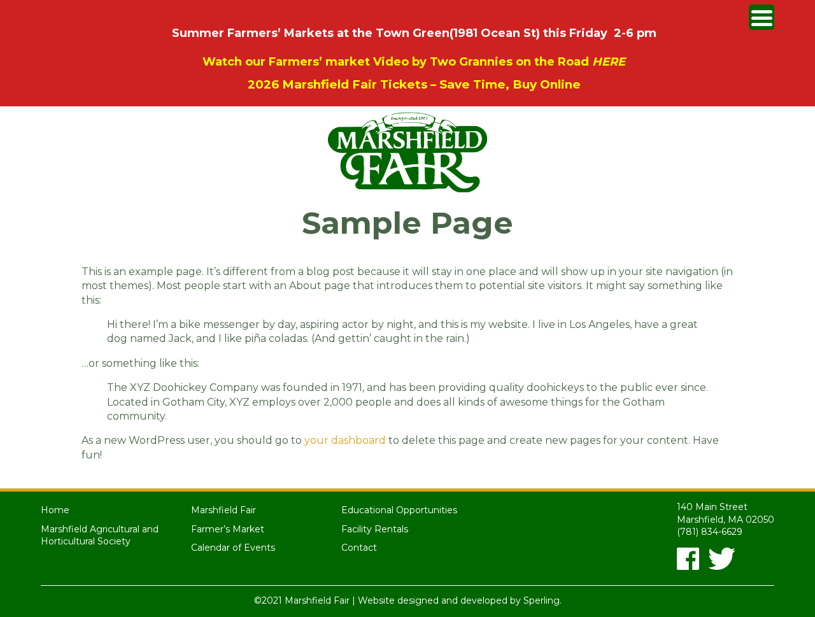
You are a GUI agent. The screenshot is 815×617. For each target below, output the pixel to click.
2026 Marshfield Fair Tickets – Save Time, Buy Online (414, 84)
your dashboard (345, 440)
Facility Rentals (374, 529)
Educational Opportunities (399, 510)
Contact (359, 547)
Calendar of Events (233, 547)
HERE (608, 62)
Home (55, 510)
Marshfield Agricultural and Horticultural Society (100, 535)
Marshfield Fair (223, 510)
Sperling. (542, 600)
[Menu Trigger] (761, 17)
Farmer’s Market (227, 529)
